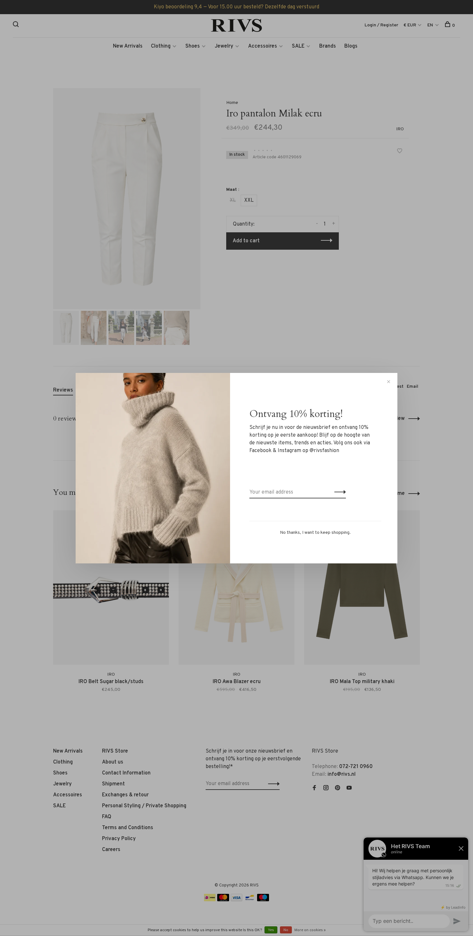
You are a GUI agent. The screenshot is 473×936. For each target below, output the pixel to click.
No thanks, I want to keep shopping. (315, 532)
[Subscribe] (338, 492)
